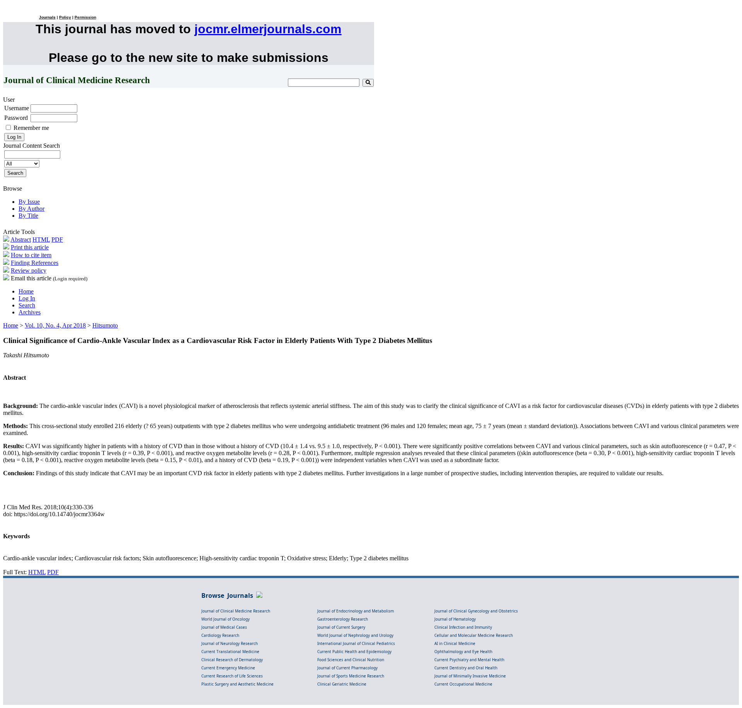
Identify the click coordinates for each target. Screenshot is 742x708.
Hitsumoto (105, 325)
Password (16, 117)
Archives (30, 312)
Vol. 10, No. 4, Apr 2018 (55, 325)
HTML (41, 239)
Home (26, 291)
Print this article (30, 247)
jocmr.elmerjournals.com (267, 29)
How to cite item (31, 255)
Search (27, 305)
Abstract (20, 239)
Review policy (28, 270)
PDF (57, 239)
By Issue (29, 201)
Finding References (34, 262)
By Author (31, 208)
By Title (28, 215)
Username (16, 108)
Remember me (31, 128)
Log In (27, 298)
